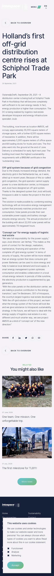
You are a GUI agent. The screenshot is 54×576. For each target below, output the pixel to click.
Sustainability (34, 513)
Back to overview (21, 23)
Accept (15, 565)
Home (5, 513)
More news (27, 481)
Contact (32, 517)
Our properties (9, 517)
